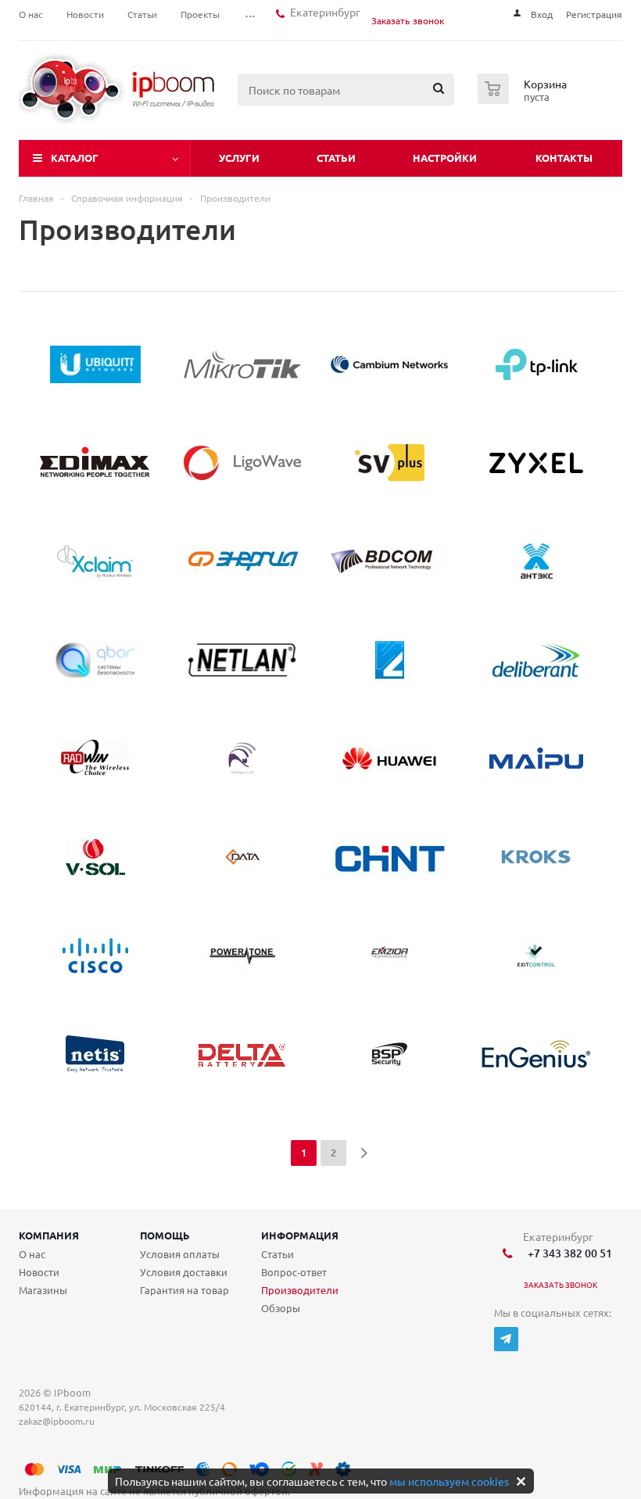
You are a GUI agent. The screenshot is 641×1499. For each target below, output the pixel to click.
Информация (299, 1235)
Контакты (564, 157)
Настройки (445, 157)
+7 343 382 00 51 (567, 1253)
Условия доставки (183, 1271)
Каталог (74, 157)
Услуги (239, 157)
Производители (299, 1289)
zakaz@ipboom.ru (59, 1421)
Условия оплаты (180, 1254)
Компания (49, 1235)
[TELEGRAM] (506, 1339)
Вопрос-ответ (294, 1271)
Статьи (336, 157)
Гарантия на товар (184, 1289)
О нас (32, 1254)
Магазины (43, 1289)
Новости (39, 1271)
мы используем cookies (449, 1481)
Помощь (165, 1235)
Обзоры (280, 1307)
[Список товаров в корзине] (524, 99)
